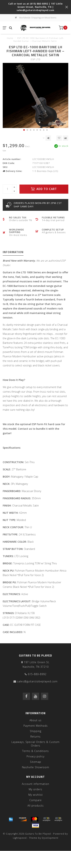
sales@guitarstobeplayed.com (37, 681)
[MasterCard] (34, 819)
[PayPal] (46, 819)
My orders (35, 789)
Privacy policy (35, 756)
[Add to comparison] (65, 138)
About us (35, 720)
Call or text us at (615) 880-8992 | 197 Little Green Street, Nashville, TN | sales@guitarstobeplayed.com (35, 7)
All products (35, 805)
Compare (35, 800)
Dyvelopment (50, 837)
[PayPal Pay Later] (58, 819)
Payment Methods (35, 725)
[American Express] (10, 819)
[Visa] (35, 825)
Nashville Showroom (35, 767)
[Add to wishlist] (59, 138)
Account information (35, 784)
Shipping (35, 731)
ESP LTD (35, 59)
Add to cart (46, 189)
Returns (35, 736)
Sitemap (35, 762)
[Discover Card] (22, 819)
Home (10, 38)
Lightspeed (20, 837)
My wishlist (35, 794)
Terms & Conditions (35, 751)
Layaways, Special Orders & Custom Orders (35, 743)
